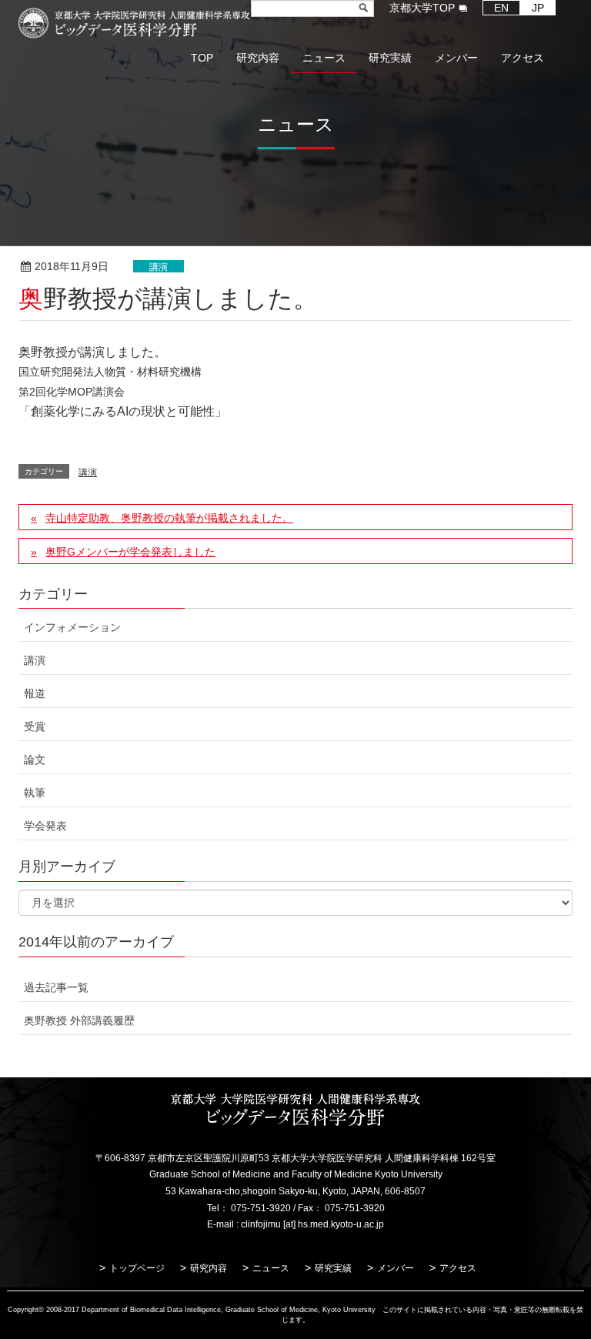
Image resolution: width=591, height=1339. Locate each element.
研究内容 (208, 1268)
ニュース (270, 1268)
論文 (34, 759)
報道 (34, 693)
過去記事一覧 (56, 987)
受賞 (34, 726)
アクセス (457, 1268)
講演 (158, 267)
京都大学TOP (422, 8)
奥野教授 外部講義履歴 (79, 1020)
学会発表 (45, 826)
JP (538, 8)
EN (501, 8)
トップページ (137, 1268)
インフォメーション (72, 627)
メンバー (395, 1268)
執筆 (34, 792)
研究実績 (333, 1268)
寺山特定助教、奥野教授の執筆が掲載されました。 (169, 518)
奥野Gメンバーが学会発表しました (130, 552)
